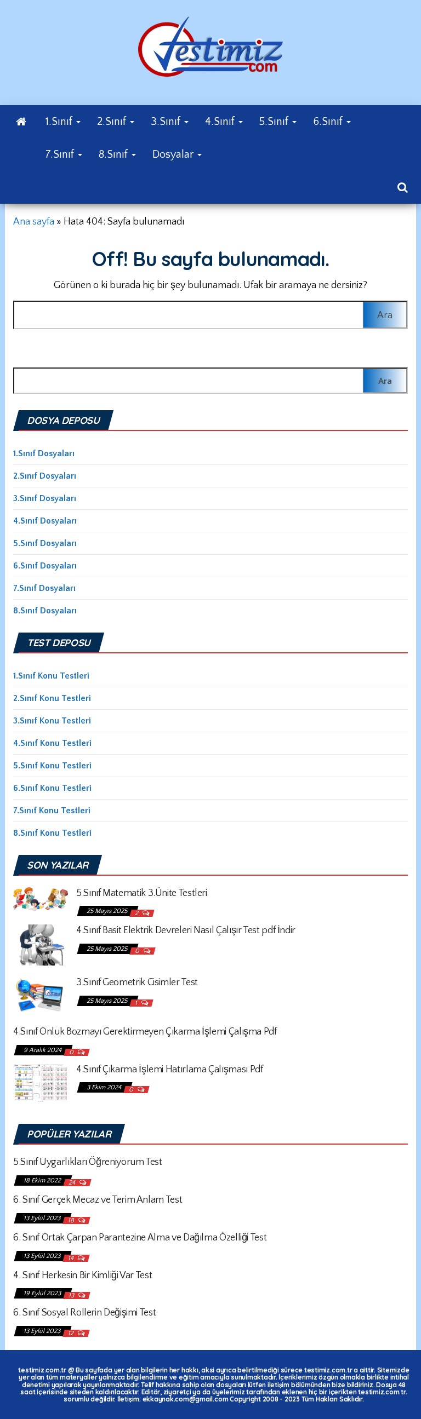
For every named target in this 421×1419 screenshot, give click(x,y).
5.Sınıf (275, 122)
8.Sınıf (114, 154)
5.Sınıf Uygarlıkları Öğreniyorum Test (87, 1162)
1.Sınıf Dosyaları (44, 453)
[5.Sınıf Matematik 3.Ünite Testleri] (40, 899)
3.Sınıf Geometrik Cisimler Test (137, 982)
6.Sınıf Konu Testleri (52, 788)
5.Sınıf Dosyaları (45, 543)
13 (72, 1295)
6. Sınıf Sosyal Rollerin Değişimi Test (84, 1312)
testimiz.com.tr (42, 1370)
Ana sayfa (33, 221)
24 (73, 1182)
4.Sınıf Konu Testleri (52, 743)
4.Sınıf (221, 122)
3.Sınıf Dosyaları (44, 498)
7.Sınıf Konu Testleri (51, 810)
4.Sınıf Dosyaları (45, 521)
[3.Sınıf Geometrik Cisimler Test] (40, 995)
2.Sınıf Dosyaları (44, 476)
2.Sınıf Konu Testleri (52, 698)
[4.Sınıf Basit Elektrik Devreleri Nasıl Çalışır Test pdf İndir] (40, 945)
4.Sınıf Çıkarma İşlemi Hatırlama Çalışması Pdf (169, 1069)
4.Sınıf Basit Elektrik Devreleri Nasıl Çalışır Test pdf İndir (185, 930)
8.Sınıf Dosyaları (45, 611)
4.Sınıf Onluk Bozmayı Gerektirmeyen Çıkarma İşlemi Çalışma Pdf (145, 1031)
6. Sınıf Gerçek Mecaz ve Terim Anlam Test (97, 1199)
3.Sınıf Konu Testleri (52, 721)
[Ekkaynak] (21, 121)
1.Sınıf (60, 122)
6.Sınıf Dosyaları (45, 566)
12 (71, 1333)
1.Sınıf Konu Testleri (51, 676)
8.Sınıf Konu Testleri (52, 833)
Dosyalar (174, 154)
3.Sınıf (167, 122)
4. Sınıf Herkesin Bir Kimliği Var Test (82, 1275)
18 (72, 1220)
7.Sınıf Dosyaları (44, 588)
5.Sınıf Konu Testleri (52, 766)
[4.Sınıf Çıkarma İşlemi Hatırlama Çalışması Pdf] (40, 1082)
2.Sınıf (113, 122)
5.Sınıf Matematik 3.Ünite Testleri (141, 893)
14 (71, 1258)
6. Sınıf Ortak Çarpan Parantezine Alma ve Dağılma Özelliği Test (139, 1237)
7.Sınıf (61, 154)
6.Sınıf (329, 122)
